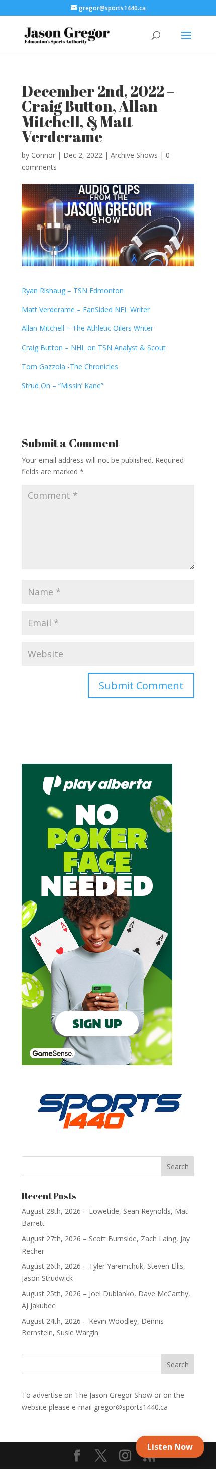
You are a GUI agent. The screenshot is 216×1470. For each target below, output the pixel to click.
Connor (43, 155)
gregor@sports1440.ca (131, 1407)
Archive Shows (134, 155)
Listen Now (170, 1446)
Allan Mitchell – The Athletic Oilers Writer (87, 328)
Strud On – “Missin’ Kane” (62, 385)
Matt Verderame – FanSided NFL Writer (86, 309)
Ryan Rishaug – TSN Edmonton (73, 290)
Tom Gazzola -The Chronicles (70, 366)
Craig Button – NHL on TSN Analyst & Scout (94, 347)
